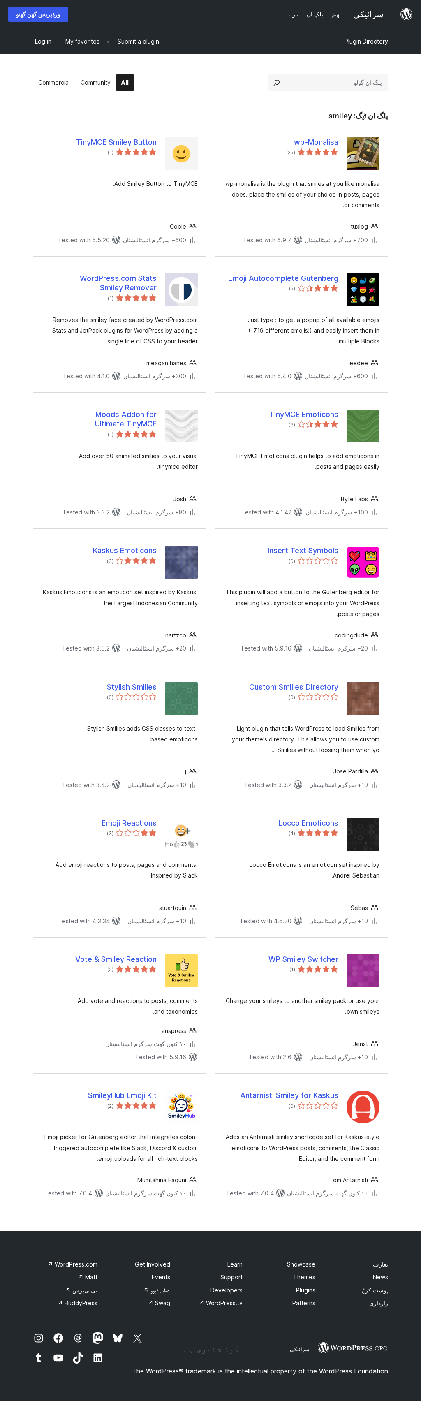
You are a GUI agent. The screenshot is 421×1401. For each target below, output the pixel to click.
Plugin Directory (366, 41)
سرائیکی (300, 1349)
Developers (226, 1290)
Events (161, 1277)
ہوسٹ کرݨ (375, 1290)
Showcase (301, 1264)
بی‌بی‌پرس (81, 1290)
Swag (159, 1302)
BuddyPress (77, 1302)
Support (231, 1277)
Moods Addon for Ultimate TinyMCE (126, 419)
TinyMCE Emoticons (303, 414)
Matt (87, 1277)
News (380, 1277)
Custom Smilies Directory (293, 687)
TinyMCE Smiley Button (116, 142)
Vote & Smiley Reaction (116, 959)
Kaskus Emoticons (125, 550)
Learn (235, 1264)
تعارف (380, 1264)
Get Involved (152, 1264)
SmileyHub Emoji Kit (122, 1095)
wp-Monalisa (316, 142)
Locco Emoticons (308, 823)
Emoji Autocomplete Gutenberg (283, 278)
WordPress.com (72, 1264)
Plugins (305, 1290)
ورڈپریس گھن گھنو (38, 14)
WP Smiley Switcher (303, 959)
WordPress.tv (221, 1302)
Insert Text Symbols (303, 550)
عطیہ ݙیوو (156, 1290)
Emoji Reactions (129, 823)
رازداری (378, 1302)
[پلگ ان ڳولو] (276, 82)
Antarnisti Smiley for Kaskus (289, 1095)
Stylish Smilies (132, 687)
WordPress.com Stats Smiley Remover (118, 283)
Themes (304, 1277)
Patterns (303, 1302)
